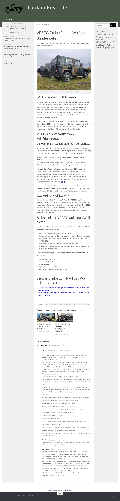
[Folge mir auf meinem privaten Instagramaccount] (114, 497)
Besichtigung (101, 37)
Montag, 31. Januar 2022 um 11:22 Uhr (61, 449)
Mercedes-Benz (67, 304)
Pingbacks (58, 345)
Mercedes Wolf (9, 19)
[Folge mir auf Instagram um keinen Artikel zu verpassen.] (112, 497)
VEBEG (74, 304)
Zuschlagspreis (85, 304)
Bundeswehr (110, 37)
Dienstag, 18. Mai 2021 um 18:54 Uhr (58, 440)
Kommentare (44, 345)
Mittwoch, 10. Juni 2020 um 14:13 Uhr (58, 350)
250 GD (47, 304)
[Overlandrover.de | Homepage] (36, 8)
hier (62, 182)
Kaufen (60, 304)
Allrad (55, 304)
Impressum (68, 490)
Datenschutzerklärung (55, 490)
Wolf (79, 304)
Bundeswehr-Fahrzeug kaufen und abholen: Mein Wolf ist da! (44, 327)
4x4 (52, 304)
